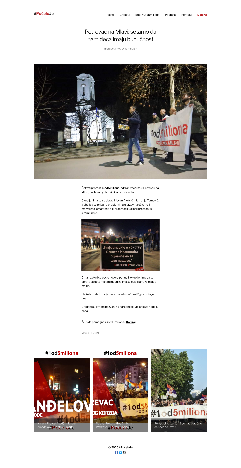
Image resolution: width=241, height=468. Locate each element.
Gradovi (125, 14)
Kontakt (186, 14)
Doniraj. (131, 322)
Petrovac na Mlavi (127, 48)
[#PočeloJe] (44, 13)
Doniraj (202, 14)
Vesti (110, 14)
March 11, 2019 (90, 333)
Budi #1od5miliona (147, 14)
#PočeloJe (126, 447)
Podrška (170, 14)
